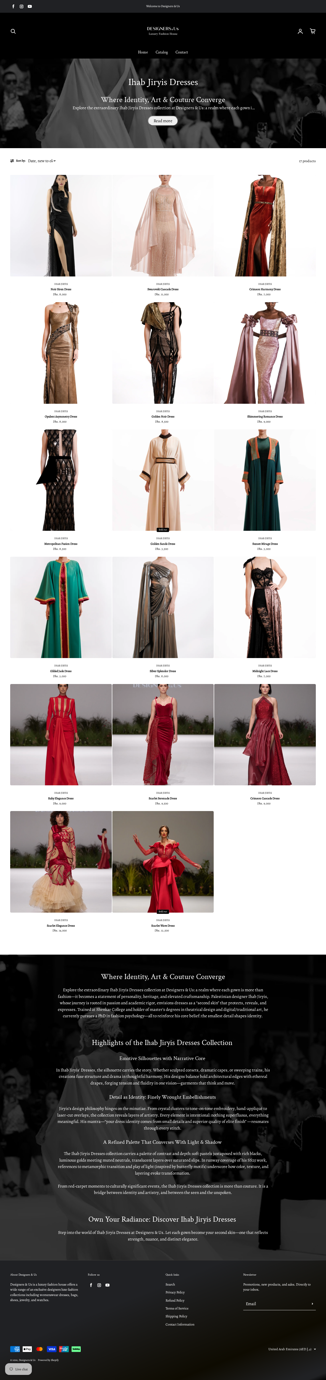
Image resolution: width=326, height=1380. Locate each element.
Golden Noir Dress (163, 416)
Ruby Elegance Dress (61, 798)
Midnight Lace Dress (265, 671)
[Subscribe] (312, 1304)
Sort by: (20, 161)
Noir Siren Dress (61, 289)
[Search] (13, 31)
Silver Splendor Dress (163, 671)
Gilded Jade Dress (61, 671)
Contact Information (180, 1324)
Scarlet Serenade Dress (163, 798)
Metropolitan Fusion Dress (60, 544)
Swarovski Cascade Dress (163, 289)
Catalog (162, 52)
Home (143, 52)
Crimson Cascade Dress (265, 798)
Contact (181, 52)
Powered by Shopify (48, 1360)
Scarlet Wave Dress (163, 926)
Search (170, 1284)
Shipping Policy (176, 1316)
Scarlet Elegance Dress (61, 926)
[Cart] (313, 31)
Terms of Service (177, 1308)
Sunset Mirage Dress (265, 544)
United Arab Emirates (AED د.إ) (289, 1349)
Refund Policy (175, 1300)
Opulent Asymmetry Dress (61, 416)
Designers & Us (27, 1360)
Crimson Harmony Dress (265, 289)
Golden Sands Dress (163, 544)
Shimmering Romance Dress (265, 416)
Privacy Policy (175, 1292)
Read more (163, 121)
